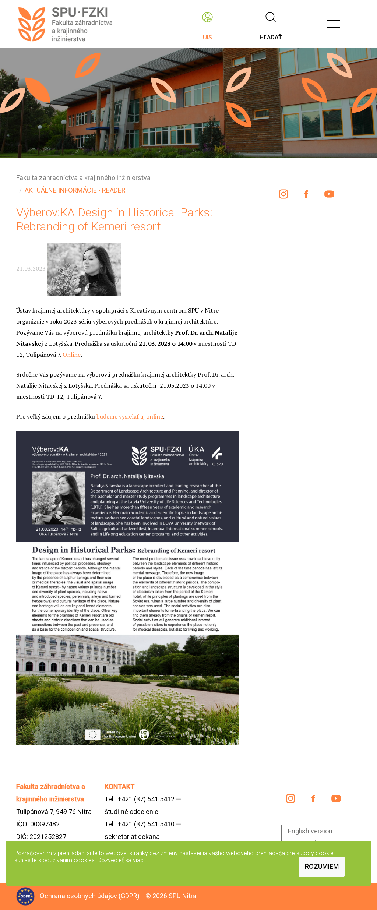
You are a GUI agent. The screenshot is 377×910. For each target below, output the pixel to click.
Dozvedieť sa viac (121, 860)
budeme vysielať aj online (129, 416)
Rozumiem (322, 866)
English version (310, 831)
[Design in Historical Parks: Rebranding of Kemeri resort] (127, 587)
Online (72, 354)
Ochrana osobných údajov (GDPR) (90, 896)
